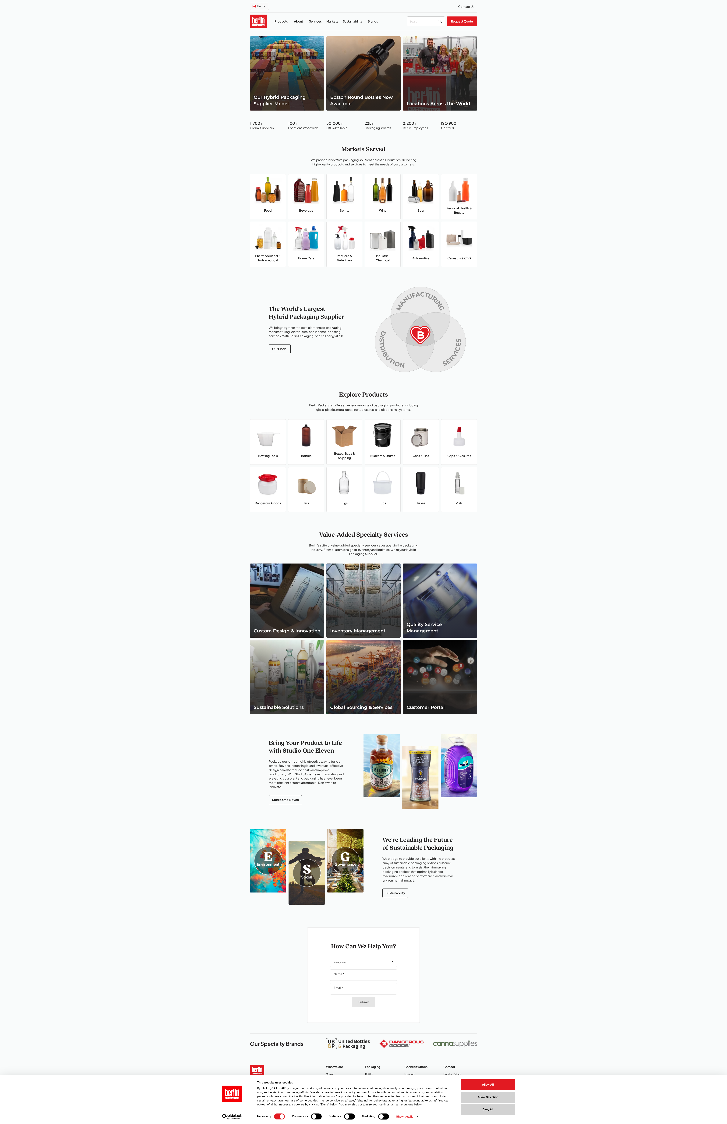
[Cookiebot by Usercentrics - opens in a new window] (232, 1116)
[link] (287, 73)
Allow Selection (488, 1097)
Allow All (488, 1084)
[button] (363, 962)
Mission (331, 1074)
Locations (411, 1074)
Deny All (487, 1109)
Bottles (370, 1074)
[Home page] (257, 1070)
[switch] (316, 1116)
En (259, 6)
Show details (404, 1116)
